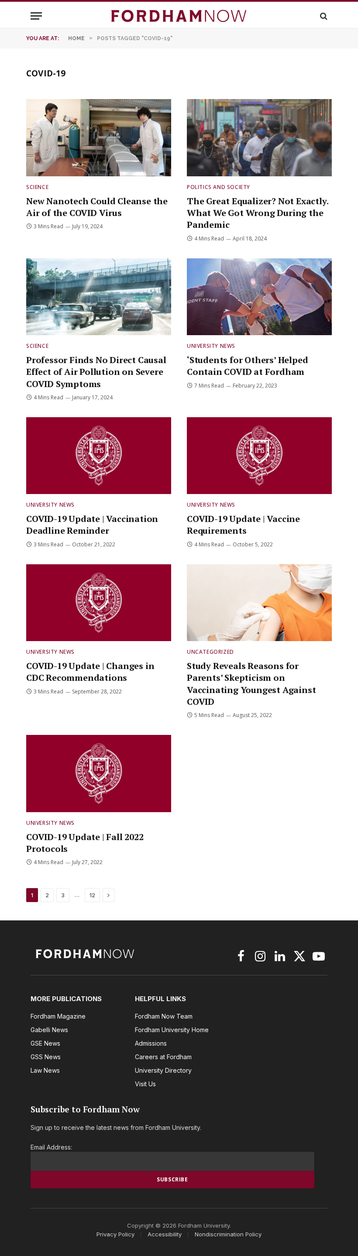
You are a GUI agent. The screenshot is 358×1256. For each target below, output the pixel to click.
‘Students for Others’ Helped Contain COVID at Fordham (247, 365)
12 (92, 895)
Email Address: (51, 1147)
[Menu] (36, 16)
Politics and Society (218, 187)
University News (211, 346)
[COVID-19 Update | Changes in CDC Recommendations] (98, 603)
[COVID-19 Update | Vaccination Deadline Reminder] (98, 455)
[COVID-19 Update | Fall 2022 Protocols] (98, 773)
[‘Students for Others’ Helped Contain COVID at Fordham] (259, 297)
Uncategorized (210, 651)
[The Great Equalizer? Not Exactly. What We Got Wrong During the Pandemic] (259, 137)
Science (37, 187)
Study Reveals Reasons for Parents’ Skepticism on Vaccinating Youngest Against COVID (251, 683)
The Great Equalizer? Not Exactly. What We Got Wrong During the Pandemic (257, 212)
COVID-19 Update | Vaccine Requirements (243, 524)
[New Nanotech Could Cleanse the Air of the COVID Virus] (98, 137)
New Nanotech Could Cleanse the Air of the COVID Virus (97, 207)
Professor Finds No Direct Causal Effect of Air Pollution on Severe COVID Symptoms (96, 371)
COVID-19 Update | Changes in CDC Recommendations (90, 671)
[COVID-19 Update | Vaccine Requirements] (259, 455)
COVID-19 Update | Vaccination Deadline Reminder (92, 524)
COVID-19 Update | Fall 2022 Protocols (85, 842)
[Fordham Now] (179, 16)
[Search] (322, 16)
